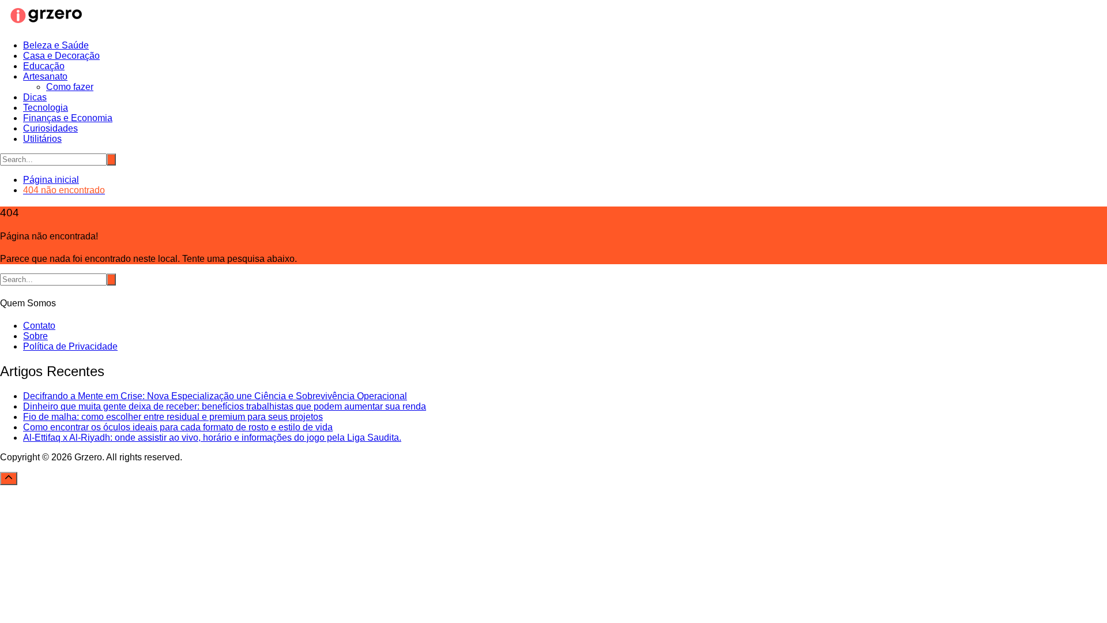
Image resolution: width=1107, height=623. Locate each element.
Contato (39, 326)
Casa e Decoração (61, 56)
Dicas (35, 97)
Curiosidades (50, 128)
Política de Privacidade (70, 346)
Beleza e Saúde (56, 45)
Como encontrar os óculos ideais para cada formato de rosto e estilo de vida (178, 427)
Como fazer (69, 87)
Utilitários (42, 139)
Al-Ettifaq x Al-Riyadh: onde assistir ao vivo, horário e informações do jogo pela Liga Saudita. (212, 437)
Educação (44, 66)
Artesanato (45, 76)
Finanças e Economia (67, 118)
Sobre (35, 336)
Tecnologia (45, 107)
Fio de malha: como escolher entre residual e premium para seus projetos (173, 417)
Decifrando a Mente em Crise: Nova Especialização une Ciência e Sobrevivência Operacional (215, 396)
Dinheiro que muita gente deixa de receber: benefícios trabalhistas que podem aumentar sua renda (224, 406)
